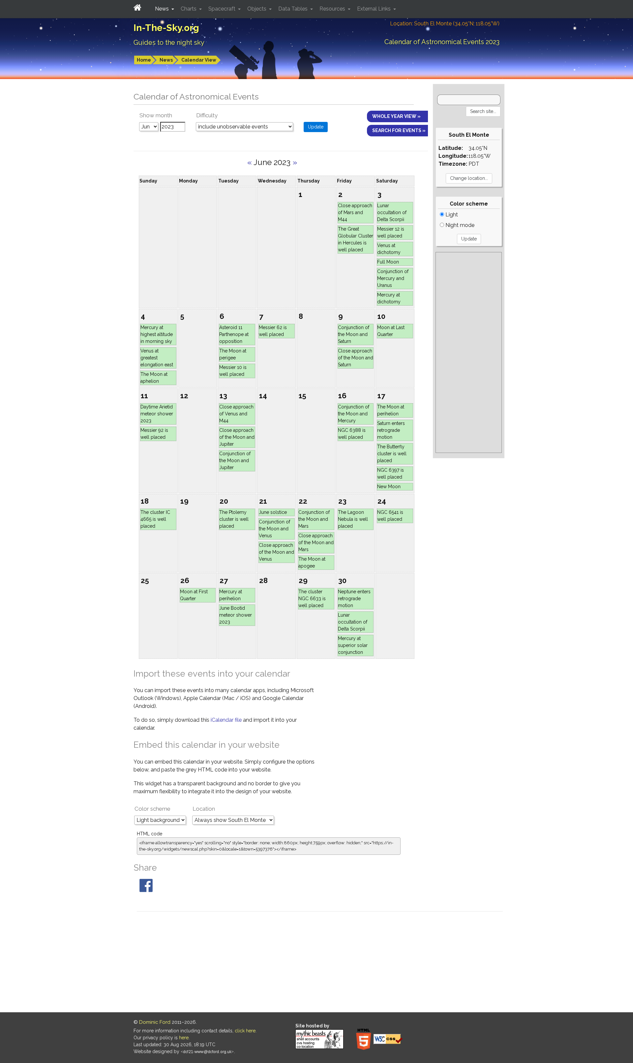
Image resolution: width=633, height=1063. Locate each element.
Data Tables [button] (293, 9)
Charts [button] (189, 9)
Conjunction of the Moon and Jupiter (235, 460)
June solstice (273, 512)
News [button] (162, 9)
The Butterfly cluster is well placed (392, 453)
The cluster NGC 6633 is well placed (312, 598)
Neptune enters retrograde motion (354, 598)
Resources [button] (333, 9)
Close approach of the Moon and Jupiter (237, 437)
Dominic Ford (154, 1022)
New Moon (389, 486)
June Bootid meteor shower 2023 (235, 615)
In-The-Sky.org (166, 27)
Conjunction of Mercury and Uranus (392, 278)
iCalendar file (227, 720)
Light (451, 214)
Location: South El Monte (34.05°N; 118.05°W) (444, 23)
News (166, 60)
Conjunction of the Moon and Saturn (353, 334)
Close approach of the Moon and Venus (276, 552)
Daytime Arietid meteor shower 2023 (156, 413)
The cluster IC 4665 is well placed (155, 519)
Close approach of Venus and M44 (236, 413)
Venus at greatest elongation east (156, 357)
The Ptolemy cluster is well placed (234, 519)
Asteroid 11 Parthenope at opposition (234, 334)
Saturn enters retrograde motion (391, 430)
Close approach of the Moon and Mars (316, 542)
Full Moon (388, 262)
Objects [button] (257, 9)
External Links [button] (374, 9)
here (184, 1037)
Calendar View (198, 60)
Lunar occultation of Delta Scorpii (392, 212)
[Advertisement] (468, 352)
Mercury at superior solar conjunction (353, 645)
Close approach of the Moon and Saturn (355, 357)
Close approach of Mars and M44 (355, 212)
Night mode (459, 225)
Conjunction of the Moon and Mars (314, 519)
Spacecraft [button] (222, 9)
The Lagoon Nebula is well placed (353, 519)
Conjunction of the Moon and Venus (274, 528)
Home (144, 60)
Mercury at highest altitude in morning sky (156, 334)
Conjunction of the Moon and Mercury (353, 413)
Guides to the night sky (169, 42)
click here (245, 1030)
